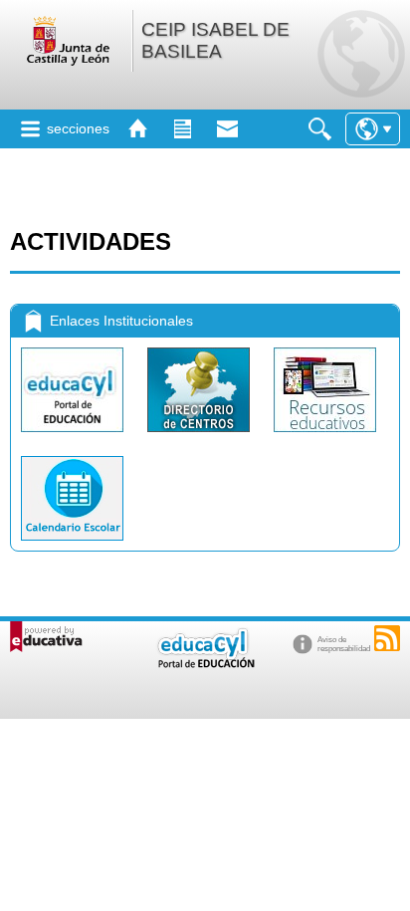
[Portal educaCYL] (74, 436)
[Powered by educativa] (46, 636)
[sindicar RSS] (387, 638)
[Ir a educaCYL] (205, 663)
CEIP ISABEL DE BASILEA (215, 40)
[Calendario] (72, 545)
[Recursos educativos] (325, 436)
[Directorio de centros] (200, 436)
